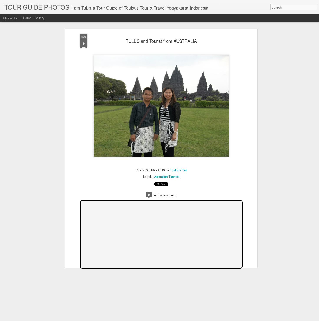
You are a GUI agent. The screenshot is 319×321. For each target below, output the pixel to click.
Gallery (39, 18)
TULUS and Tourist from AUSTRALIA (161, 41)
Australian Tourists (166, 176)
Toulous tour (178, 170)
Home (27, 18)
